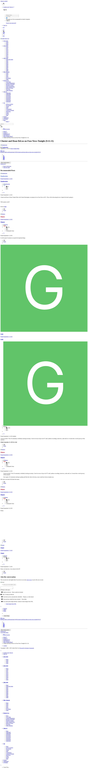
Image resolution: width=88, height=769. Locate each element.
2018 (7, 57)
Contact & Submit (10, 110)
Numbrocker (5, 147)
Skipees (3, 222)
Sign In (8, 20)
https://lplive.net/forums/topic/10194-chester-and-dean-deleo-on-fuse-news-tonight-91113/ (21, 152)
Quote (4, 210)
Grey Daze (8, 81)
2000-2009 (5, 58)
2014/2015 (8, 98)
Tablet (4, 609)
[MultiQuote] (4, 209)
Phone (4, 611)
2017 (7, 55)
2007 (7, 68)
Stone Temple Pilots (10, 86)
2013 (7, 50)
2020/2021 (8, 101)
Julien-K (5, 91)
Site (4, 103)
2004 (7, 64)
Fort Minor (8, 78)
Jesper (2, 547)
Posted (6, 178)
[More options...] (3, 192)
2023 (7, 76)
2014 (7, 52)
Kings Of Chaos (9, 88)
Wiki (7, 115)
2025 (7, 43)
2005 (7, 65)
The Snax (8, 89)
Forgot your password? (11, 23)
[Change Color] (3, 35)
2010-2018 (5, 45)
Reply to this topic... (6, 589)
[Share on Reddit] (3, 157)
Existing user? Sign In (8, 7)
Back (7, 659)
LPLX (7, 114)
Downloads (8, 105)
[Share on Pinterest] (3, 159)
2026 (7, 44)
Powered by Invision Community (27, 648)
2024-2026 (5, 41)
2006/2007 (8, 93)
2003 (7, 63)
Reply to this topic (7, 166)
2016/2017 (8, 99)
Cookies (5, 645)
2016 (7, 54)
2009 (7, 70)
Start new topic (6, 167)
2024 (7, 42)
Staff (7, 107)
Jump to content (4, 1)
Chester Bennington (10, 83)
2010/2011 (8, 95)
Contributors (8, 109)
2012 (7, 49)
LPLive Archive (9, 104)
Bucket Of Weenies (10, 84)
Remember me (9, 19)
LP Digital (5, 119)
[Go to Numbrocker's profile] (4, 145)
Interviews (8, 111)
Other (7, 79)
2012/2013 (8, 96)
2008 (7, 69)
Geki (2, 334)
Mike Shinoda (6, 72)
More (4, 120)
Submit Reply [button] (6, 615)
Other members (9, 90)
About (7, 106)
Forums (5, 116)
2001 (7, 60)
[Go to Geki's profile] (44, 331)
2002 (7, 62)
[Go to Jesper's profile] (2, 545)
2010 (7, 47)
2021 (7, 75)
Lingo (7, 112)
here (5, 206)
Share (3, 151)
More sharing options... (5, 162)
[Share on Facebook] (3, 155)
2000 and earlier (9, 59)
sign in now (29, 579)
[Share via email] (3, 158)
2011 (7, 48)
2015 (7, 53)
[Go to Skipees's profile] (3, 214)
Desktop (5, 608)
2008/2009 (8, 94)
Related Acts (6, 80)
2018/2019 (8, 100)
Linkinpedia (6, 117)
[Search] (2, 126)
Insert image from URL (11, 603)
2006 (7, 67)
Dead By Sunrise (9, 85)
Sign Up (5, 25)
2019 (7, 74)
